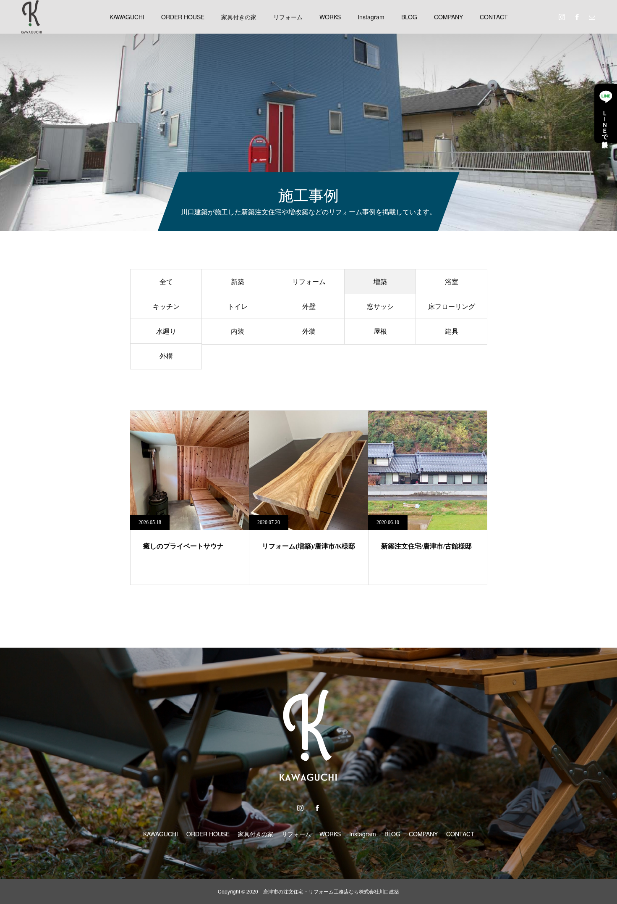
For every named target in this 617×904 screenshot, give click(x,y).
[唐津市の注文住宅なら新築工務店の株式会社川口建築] (31, 16)
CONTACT (494, 17)
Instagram (371, 17)
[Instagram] (561, 17)
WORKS (330, 17)
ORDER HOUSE (182, 17)
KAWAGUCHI (127, 17)
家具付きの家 (238, 17)
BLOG (409, 17)
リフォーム (288, 17)
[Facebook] (577, 17)
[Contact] (592, 17)
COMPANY (448, 17)
